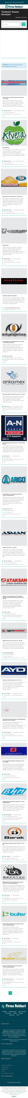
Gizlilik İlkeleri (5, 1067)
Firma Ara (23, 24)
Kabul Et (14, 1096)
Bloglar (21, 1013)
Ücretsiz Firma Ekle (19, 2)
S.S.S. (18, 1015)
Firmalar (4, 1011)
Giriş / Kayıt (9, 2)
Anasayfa (18, 17)
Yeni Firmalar (22, 1011)
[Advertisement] (14, 44)
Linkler (15, 1013)
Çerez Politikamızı (18, 1092)
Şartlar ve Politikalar (6, 1065)
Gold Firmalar (12, 1011)
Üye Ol (3, 1071)
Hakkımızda (4, 1069)
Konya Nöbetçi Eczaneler (7, 1073)
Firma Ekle (8, 1013)
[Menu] (2, 7)
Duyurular (11, 1015)
